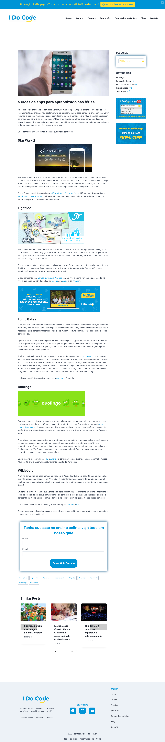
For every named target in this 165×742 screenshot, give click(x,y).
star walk (94, 578)
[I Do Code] (22, 18)
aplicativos (23, 578)
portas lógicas (86, 356)
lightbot (72, 578)
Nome (25, 538)
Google (55, 281)
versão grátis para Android (30, 196)
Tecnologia (121, 91)
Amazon (76, 281)
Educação (120, 77)
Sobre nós (105, 18)
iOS (52, 193)
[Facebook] (73, 711)
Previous (29, 627)
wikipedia (34, 582)
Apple (64, 281)
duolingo (46, 578)
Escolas (92, 18)
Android (58, 193)
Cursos (79, 18)
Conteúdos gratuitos (125, 18)
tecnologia (23, 582)
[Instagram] (82, 711)
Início (113, 694)
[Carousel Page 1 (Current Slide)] (55, 651)
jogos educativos (59, 578)
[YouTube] (92, 711)
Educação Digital (123, 81)
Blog (143, 18)
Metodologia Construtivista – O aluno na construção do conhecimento (63, 633)
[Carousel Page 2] (72, 651)
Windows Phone (72, 193)
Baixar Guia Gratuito (64, 563)
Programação (122, 88)
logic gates (82, 578)
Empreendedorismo (125, 84)
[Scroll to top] (142, 737)
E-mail (25, 549)
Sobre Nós (116, 711)
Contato (154, 18)
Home (68, 18)
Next (98, 627)
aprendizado (35, 578)
